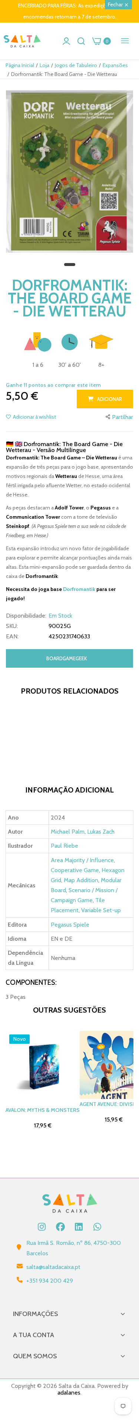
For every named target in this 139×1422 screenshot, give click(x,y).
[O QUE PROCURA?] (81, 41)
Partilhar (122, 417)
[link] (124, 1361)
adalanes (68, 1392)
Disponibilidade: (26, 615)
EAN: (12, 636)
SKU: (12, 626)
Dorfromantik (79, 589)
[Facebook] (60, 1226)
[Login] (66, 41)
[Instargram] (41, 1226)
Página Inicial (20, 65)
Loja (44, 65)
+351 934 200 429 (49, 1280)
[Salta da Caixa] (22, 41)
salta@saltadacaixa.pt (53, 1266)
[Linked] (79, 1226)
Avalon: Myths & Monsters (43, 1110)
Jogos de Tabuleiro (76, 65)
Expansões (115, 65)
